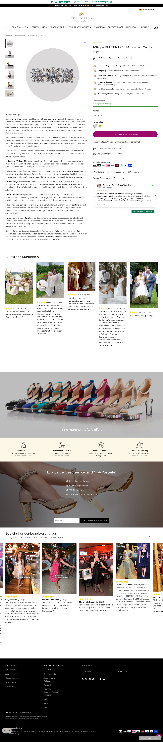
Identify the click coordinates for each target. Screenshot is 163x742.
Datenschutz (10, 670)
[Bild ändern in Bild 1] (9, 43)
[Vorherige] (49, 5)
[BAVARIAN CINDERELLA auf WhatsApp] (100, 679)
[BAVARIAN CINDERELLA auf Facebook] (83, 679)
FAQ (45, 699)
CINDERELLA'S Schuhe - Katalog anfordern (50, 692)
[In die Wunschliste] (85, 42)
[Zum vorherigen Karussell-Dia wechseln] (151, 368)
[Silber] (95, 126)
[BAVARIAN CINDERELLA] (81, 17)
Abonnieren (122, 671)
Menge (96, 111)
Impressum (10, 686)
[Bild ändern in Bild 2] (9, 53)
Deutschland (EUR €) (149, 10)
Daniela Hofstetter (111, 185)
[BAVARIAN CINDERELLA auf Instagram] (86, 679)
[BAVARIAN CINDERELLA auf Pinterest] (93, 679)
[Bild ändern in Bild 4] (9, 74)
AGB (7, 674)
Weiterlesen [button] (101, 204)
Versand (111, 142)
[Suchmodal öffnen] (6, 27)
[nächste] (113, 5)
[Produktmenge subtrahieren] (95, 115)
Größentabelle (49, 674)
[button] (155, 195)
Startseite (9, 36)
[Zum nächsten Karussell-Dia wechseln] (156, 368)
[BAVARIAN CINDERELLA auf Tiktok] (97, 679)
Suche (46, 703)
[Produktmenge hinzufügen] (102, 115)
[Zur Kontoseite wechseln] (151, 27)
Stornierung (10, 682)
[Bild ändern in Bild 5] (9, 84)
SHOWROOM (49, 670)
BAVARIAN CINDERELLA (29, 731)
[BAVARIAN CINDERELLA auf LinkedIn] (90, 679)
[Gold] (100, 126)
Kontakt (46, 707)
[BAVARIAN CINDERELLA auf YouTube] (104, 679)
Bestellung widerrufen (150, 738)
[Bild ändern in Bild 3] (9, 64)
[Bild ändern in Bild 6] (9, 93)
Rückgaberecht (12, 678)
